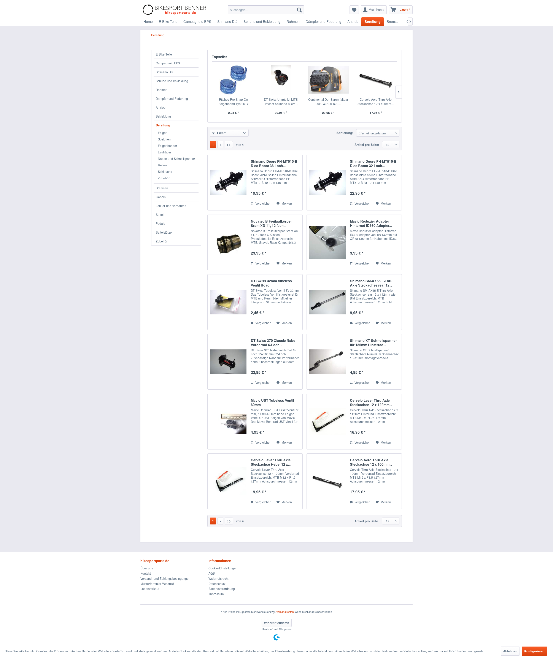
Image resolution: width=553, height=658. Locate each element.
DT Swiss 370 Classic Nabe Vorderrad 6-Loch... (273, 342)
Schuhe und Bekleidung (172, 81)
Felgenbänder (167, 145)
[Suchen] (299, 9)
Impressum (216, 594)
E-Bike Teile (164, 54)
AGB (211, 573)
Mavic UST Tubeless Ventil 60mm (272, 402)
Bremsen (162, 188)
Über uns (146, 568)
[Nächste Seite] (220, 144)
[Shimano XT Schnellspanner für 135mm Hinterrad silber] (327, 361)
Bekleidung (163, 116)
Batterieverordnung (221, 588)
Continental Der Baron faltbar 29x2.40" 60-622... (328, 101)
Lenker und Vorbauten (171, 206)
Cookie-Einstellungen (222, 568)
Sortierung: (345, 133)
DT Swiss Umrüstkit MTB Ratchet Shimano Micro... (281, 101)
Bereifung (163, 125)
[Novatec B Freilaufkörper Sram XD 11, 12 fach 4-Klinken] (228, 242)
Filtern (221, 133)
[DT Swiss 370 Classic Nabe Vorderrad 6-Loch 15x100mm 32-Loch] (228, 361)
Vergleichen (262, 203)
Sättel (160, 214)
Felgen (162, 133)
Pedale (160, 223)
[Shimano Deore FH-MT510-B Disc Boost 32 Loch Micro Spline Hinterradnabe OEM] (327, 182)
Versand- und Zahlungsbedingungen (165, 578)
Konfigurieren (534, 651)
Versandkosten (285, 611)
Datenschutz (217, 584)
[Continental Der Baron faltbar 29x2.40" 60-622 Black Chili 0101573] (328, 80)
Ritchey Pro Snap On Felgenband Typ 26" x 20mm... (233, 101)
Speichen (164, 139)
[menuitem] (266, 9)
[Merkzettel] (354, 9)
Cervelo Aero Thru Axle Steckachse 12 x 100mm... (376, 101)
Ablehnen (510, 651)
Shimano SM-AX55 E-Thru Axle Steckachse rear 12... (371, 283)
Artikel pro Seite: (366, 144)
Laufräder (164, 152)
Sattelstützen (164, 232)
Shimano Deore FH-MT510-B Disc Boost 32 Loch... (373, 163)
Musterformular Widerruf (157, 584)
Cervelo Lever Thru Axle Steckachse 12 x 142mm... (371, 402)
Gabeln (161, 197)
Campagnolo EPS (168, 63)
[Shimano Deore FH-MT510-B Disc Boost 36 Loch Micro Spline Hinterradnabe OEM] (228, 182)
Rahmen (161, 90)
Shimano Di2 (164, 72)
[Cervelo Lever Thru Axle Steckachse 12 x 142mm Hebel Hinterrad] (327, 421)
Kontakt (145, 573)
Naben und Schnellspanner (176, 158)
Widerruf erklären (276, 623)
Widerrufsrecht (218, 578)
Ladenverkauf (149, 588)
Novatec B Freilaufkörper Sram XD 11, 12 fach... (271, 223)
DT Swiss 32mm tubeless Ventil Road (271, 283)
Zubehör (164, 178)
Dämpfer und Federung (172, 98)
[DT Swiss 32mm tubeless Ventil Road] (228, 302)
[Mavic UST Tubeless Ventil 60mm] (228, 421)
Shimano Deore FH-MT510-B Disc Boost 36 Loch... (274, 163)
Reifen (162, 165)
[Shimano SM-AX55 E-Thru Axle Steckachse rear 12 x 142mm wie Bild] (327, 302)
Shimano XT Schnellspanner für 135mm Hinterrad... (373, 342)
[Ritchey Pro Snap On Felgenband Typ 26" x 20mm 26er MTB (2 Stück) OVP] (233, 80)
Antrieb (160, 107)
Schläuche (165, 171)
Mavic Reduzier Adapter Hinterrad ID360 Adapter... (371, 223)
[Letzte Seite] (229, 144)
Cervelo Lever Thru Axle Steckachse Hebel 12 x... (271, 462)
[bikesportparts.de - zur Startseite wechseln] (174, 9)
